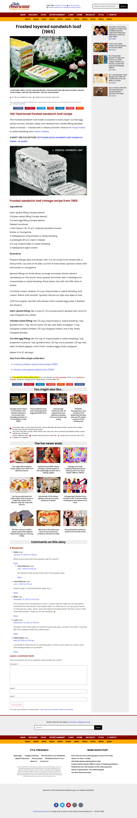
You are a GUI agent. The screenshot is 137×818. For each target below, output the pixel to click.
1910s (44, 19)
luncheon (62, 431)
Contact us (44, 761)
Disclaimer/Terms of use (54, 758)
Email (12, 696)
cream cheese (41, 131)
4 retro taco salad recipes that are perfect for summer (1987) (117, 46)
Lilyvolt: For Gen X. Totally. (81, 758)
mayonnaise (78, 127)
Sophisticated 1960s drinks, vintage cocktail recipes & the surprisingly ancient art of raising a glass (48, 469)
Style (101, 15)
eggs (44, 431)
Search (123, 6)
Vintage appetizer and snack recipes (62, 90)
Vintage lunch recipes (31, 92)
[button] (18, 108)
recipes (77, 431)
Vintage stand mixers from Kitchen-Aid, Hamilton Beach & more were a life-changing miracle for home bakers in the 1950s (18, 415)
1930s (60, 19)
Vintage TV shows (60, 5)
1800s (27, 19)
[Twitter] (62, 805)
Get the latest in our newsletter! (53, 756)
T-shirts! (112, 15)
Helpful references (22, 758)
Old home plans (75, 5)
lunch (56, 431)
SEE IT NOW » (112, 39)
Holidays (90, 15)
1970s (93, 19)
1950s (76, 19)
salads (82, 431)
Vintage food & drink (74, 427)
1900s (36, 19)
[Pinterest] (68, 805)
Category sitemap (31, 756)
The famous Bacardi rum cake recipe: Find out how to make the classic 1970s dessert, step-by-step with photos (21, 500)
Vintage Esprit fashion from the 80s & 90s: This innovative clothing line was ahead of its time (75, 499)
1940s (68, 19)
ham (48, 431)
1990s (109, 19)
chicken (29, 431)
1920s (52, 19)
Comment (14, 664)
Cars (70, 15)
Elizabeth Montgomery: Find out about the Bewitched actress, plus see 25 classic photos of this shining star (78, 415)
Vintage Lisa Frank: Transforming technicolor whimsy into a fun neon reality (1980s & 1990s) (75, 469)
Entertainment (57, 15)
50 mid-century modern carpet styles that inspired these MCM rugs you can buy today (21, 532)
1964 (17, 431)
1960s (84, 19)
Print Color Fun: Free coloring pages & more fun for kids (92, 756)
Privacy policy (37, 758)
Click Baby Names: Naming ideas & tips (86, 761)
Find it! (98, 727)
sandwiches (16, 433)
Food (43, 15)
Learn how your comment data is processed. (56, 709)
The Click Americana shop (81, 772)
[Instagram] (74, 805)
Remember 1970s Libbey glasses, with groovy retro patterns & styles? (48, 498)
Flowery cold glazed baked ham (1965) (34, 369)
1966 (24, 431)
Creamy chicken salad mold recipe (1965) (36, 364)
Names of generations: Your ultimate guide (87, 770)
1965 (21, 431)
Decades (33, 15)
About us (33, 761)
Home (79, 15)
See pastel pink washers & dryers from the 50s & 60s (75, 530)
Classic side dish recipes (36, 90)
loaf (51, 431)
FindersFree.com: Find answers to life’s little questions (91, 767)
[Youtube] (80, 805)
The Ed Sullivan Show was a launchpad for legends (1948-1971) (38, 411)
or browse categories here (79, 722)
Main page (18, 756)
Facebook (79, 377)
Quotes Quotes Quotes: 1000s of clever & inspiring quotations (94, 764)
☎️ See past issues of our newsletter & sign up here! (64, 7)
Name (13, 688)
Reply (16, 563)
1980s (101, 19)
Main (22, 15)
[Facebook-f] (56, 805)
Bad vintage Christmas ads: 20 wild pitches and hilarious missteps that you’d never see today (58, 414)
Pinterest (13, 379)
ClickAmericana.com (41, 811)
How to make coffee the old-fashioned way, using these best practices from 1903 (117, 91)
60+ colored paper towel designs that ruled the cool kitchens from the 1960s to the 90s (118, 78)
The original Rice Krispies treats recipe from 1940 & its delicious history (21, 468)
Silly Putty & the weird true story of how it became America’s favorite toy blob (48, 531)
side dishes (24, 433)
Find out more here (19, 104)
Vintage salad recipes (50, 92)
